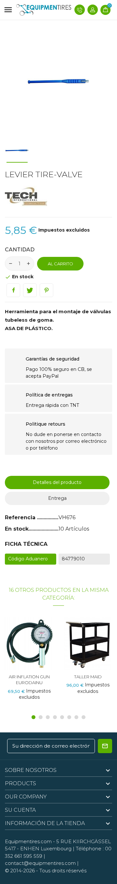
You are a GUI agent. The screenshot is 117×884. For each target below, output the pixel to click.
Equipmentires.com (28, 841)
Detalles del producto (57, 482)
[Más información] (41, 642)
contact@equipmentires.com (40, 863)
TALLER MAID (88, 676)
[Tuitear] (30, 290)
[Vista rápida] (29, 642)
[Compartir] (13, 290)
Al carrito (60, 263)
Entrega (57, 498)
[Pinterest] (46, 290)
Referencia (21, 517)
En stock (17, 529)
